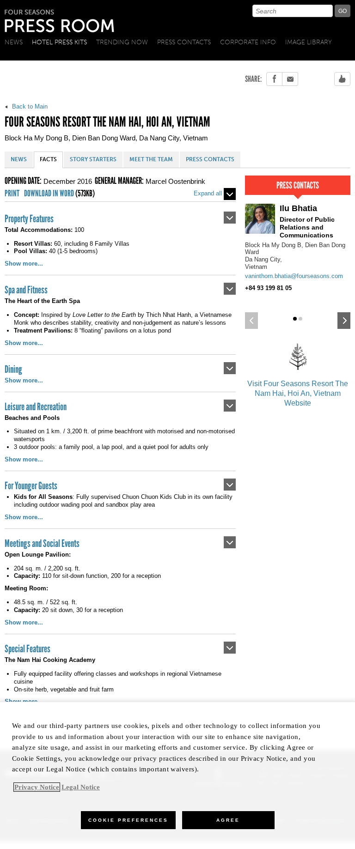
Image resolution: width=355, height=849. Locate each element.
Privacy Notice (36, 787)
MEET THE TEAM (151, 159)
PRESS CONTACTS (210, 159)
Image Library (308, 42)
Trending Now (122, 42)
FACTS (48, 159)
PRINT (12, 194)
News (14, 42)
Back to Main (29, 106)
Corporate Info (248, 42)
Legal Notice (80, 787)
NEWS (19, 159)
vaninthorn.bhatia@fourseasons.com (294, 276)
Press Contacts (184, 42)
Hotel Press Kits (59, 42)
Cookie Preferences (128, 820)
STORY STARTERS (93, 159)
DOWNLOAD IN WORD (59, 194)
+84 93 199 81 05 (268, 288)
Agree (228, 820)
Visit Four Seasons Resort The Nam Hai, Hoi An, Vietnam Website (297, 393)
